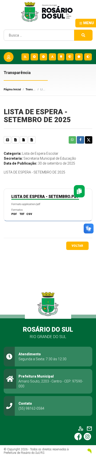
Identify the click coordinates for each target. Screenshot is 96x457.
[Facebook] (79, 436)
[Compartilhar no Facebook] (80, 140)
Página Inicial (12, 89)
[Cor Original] (78, 56)
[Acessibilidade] (25, 56)
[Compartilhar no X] (88, 140)
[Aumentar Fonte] (34, 56)
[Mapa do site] (61, 56)
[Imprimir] (7, 140)
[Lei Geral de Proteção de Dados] (69, 56)
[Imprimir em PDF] (15, 140)
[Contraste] (87, 56)
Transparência (35, 89)
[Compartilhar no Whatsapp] (72, 140)
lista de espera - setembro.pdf (45, 196)
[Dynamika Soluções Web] (88, 451)
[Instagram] (88, 436)
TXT (22, 214)
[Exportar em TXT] (23, 140)
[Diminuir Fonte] (43, 56)
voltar (77, 246)
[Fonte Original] (52, 56)
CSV (29, 214)
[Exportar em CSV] (31, 140)
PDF (14, 214)
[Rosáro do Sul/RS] (48, 12)
